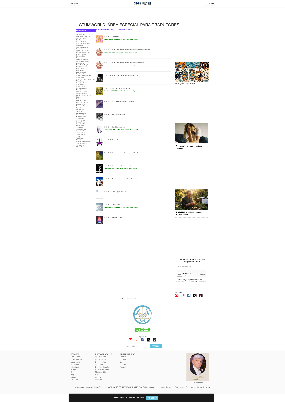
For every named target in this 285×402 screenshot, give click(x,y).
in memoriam (197, 382)
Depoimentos (100, 362)
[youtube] (177, 295)
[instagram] (183, 295)
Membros (211, 3)
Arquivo (98, 377)
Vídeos (73, 377)
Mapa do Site (100, 372)
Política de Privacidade (175, 387)
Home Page (75, 356)
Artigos (73, 369)
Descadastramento (102, 369)
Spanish (123, 356)
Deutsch (123, 364)
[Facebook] (189, 295)
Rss (96, 374)
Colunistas (99, 364)
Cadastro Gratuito (102, 367)
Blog (72, 374)
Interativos (75, 367)
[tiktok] (201, 295)
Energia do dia (76, 359)
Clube (73, 372)
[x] (195, 295)
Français (123, 367)
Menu (75, 3)
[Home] (142, 314)
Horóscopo (75, 364)
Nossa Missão (100, 359)
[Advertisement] (191, 104)
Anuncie (98, 379)
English (123, 359)
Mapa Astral (75, 362)
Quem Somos (100, 356)
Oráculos (74, 379)
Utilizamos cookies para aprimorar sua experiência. (128, 398)
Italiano (122, 362)
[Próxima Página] (132, 298)
